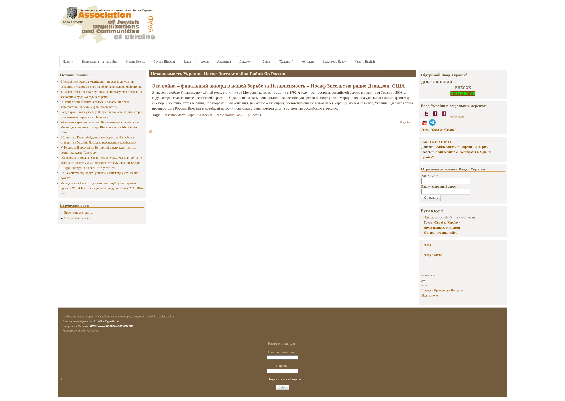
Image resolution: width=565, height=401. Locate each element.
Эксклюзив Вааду (334, 61)
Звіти (266, 61)
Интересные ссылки (77, 218)
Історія (204, 61)
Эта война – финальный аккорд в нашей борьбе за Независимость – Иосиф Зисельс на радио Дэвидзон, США (278, 85)
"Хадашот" (286, 61)
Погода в (431, 255)
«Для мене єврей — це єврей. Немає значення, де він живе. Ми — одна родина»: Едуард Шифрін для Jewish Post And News (100, 127)
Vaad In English (364, 61)
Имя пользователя (282, 352)
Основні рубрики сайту (440, 232)
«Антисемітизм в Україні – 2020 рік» (461, 146)
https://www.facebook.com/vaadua (111, 326)
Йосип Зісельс (135, 61)
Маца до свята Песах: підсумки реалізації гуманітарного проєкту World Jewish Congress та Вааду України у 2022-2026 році (101, 188)
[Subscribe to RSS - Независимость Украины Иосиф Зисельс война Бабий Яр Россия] (150, 131)
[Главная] (108, 43)
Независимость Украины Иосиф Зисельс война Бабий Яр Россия (212, 114)
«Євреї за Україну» (446, 222)
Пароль (282, 365)
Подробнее (406, 122)
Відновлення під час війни (100, 61)
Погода (426, 244)
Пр (427, 217)
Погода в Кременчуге (435, 290)
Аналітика (224, 61)
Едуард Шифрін (164, 61)
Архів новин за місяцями (442, 227)
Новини (68, 61)
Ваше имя (429, 175)
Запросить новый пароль (284, 379)
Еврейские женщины (78, 212)
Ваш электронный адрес (439, 186)
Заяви (187, 61)
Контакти (307, 61)
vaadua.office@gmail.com (104, 321)
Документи (246, 61)
